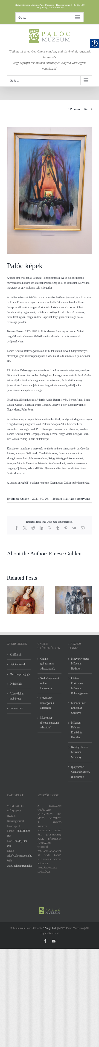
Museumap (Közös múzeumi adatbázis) (49, 722)
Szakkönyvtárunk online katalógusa (49, 683)
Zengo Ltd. (50, 928)
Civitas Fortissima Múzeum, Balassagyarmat (79, 686)
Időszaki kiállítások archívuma (71, 498)
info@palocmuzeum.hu (53, 7)
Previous (75, 109)
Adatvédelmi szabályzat (16, 696)
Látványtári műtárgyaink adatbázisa (47, 702)
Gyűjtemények (18, 664)
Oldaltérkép (16, 683)
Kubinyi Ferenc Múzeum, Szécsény (79, 752)
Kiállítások (15, 654)
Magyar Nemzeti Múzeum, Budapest (80, 663)
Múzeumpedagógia (19, 674)
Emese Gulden (20, 498)
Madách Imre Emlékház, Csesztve (78, 707)
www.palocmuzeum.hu (19, 865)
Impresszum (16, 708)
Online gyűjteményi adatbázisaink (47, 663)
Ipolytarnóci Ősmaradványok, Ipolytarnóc (80, 771)
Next (86, 109)
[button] (10, 600)
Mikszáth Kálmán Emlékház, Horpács (76, 730)
